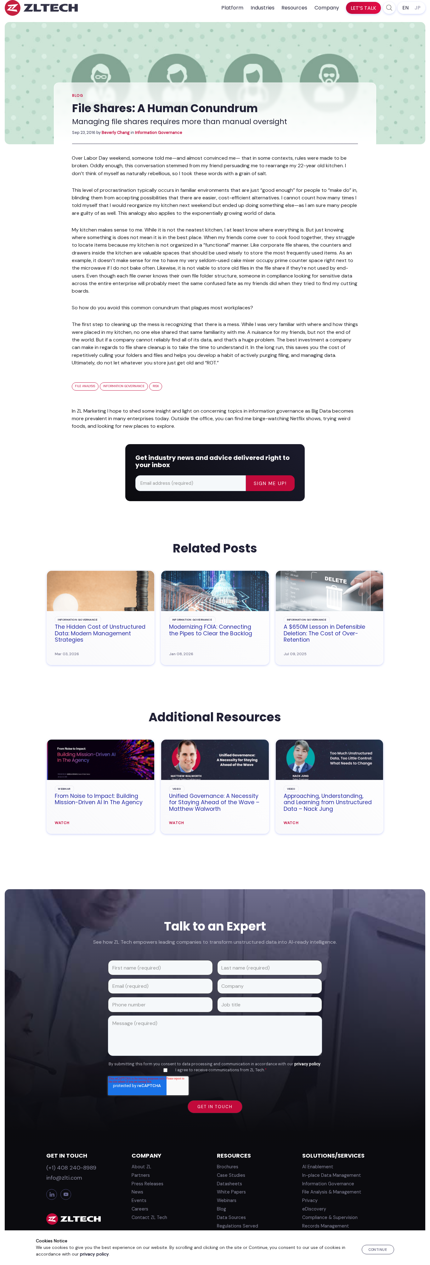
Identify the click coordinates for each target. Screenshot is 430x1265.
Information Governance (158, 132)
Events (139, 1200)
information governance (123, 386)
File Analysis (85, 386)
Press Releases (147, 1184)
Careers (140, 1209)
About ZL (141, 1167)
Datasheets (229, 1184)
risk (156, 386)
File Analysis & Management (331, 1192)
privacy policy (307, 1064)
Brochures (227, 1167)
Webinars (226, 1200)
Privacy (310, 1200)
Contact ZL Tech (149, 1217)
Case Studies (231, 1175)
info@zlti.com (64, 1178)
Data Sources (231, 1217)
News (137, 1192)
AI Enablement (317, 1167)
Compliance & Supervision (330, 1217)
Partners (141, 1175)
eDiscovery (314, 1209)
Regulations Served (237, 1226)
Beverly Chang (116, 132)
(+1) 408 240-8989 (71, 1167)
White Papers (231, 1192)
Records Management (325, 1226)
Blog (77, 95)
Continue (378, 1249)
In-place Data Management (331, 1175)
